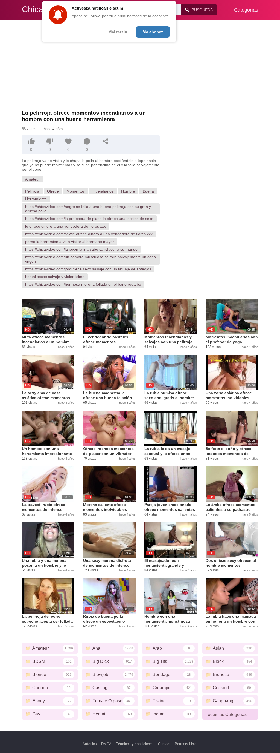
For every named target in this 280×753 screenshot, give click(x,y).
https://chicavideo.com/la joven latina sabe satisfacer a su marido (81, 249)
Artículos (90, 744)
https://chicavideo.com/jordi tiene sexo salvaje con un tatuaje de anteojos (88, 269)
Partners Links (186, 744)
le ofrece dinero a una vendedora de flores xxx (65, 226)
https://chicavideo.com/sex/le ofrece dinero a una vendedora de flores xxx (89, 234)
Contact (164, 744)
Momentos (75, 191)
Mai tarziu (117, 32)
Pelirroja (32, 191)
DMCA (106, 744)
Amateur (32, 179)
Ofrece (53, 191)
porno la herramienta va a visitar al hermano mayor (69, 241)
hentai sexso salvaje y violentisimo (54, 276)
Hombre (128, 191)
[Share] (105, 141)
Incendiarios (102, 191)
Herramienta (36, 199)
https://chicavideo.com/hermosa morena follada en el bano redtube (83, 284)
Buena (148, 191)
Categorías (246, 10)
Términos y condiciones (135, 744)
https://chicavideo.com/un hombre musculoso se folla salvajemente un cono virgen (90, 259)
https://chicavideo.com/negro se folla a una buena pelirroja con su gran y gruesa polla (88, 208)
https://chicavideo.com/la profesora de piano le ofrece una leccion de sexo (89, 218)
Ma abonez (152, 32)
